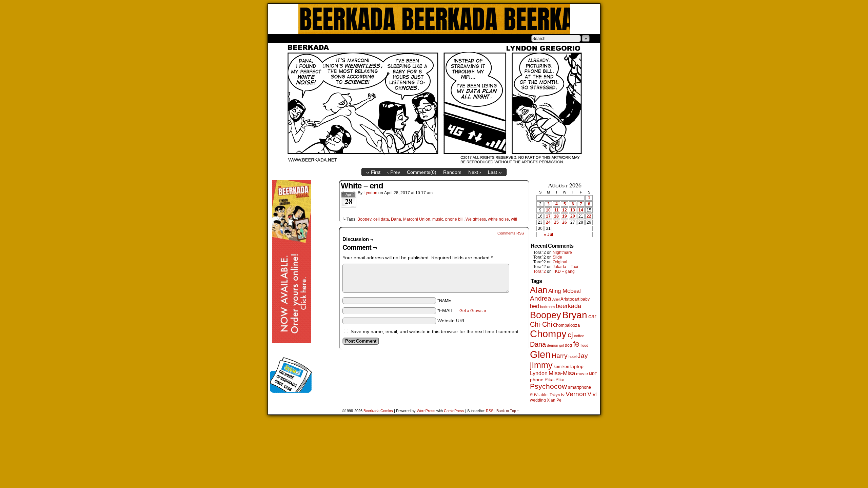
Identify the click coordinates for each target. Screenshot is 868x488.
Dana (396, 219)
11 (556, 210)
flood (584, 345)
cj (570, 335)
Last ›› (495, 172)
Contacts (344, 38)
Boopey (364, 219)
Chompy (548, 333)
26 (564, 222)
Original (560, 262)
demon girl (555, 345)
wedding (538, 400)
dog (568, 345)
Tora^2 (539, 271)
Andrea (540, 298)
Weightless (476, 219)
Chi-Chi (541, 324)
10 (548, 210)
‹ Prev (393, 172)
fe (576, 344)
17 (548, 216)
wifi (514, 219)
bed (534, 306)
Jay (582, 355)
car (592, 316)
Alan (538, 289)
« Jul (548, 234)
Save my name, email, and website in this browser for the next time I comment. (435, 331)
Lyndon (370, 192)
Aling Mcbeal (564, 290)
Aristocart (569, 299)
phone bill (454, 219)
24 (548, 222)
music (437, 219)
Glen (540, 354)
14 (580, 210)
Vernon (576, 394)
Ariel (555, 299)
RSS (489, 411)
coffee (579, 336)
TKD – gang (564, 271)
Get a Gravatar (472, 310)
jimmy (541, 365)
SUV (533, 395)
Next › (474, 172)
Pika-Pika (555, 379)
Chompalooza (566, 325)
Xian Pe (554, 400)
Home (277, 38)
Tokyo (555, 395)
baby (585, 299)
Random (452, 172)
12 (564, 210)
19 (564, 216)
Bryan (574, 315)
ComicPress (454, 411)
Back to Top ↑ (507, 411)
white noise (498, 219)
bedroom (547, 307)
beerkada (568, 305)
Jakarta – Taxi (565, 266)
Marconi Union (416, 219)
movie (582, 373)
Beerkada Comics (434, 19)
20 (572, 216)
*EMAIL (461, 310)
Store (318, 38)
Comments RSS (510, 233)
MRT (593, 374)
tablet (543, 394)
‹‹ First (373, 172)
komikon (561, 366)
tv (563, 394)
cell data (381, 219)
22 (589, 216)
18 (556, 216)
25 (556, 222)
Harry (560, 355)
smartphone (579, 387)
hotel (572, 356)
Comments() (421, 172)
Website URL (451, 320)
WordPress (426, 411)
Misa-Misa (562, 373)
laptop (577, 366)
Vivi (592, 394)
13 (572, 210)
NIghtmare (562, 252)
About (297, 38)
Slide (557, 257)
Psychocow (548, 386)
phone (537, 379)
